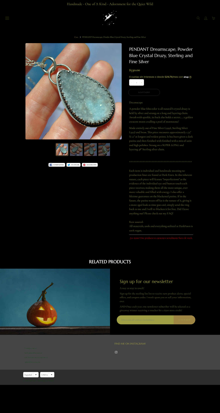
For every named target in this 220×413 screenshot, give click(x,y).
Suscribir (184, 320)
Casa (76, 37)
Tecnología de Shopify (46, 380)
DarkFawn (33, 380)
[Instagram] (116, 352)
